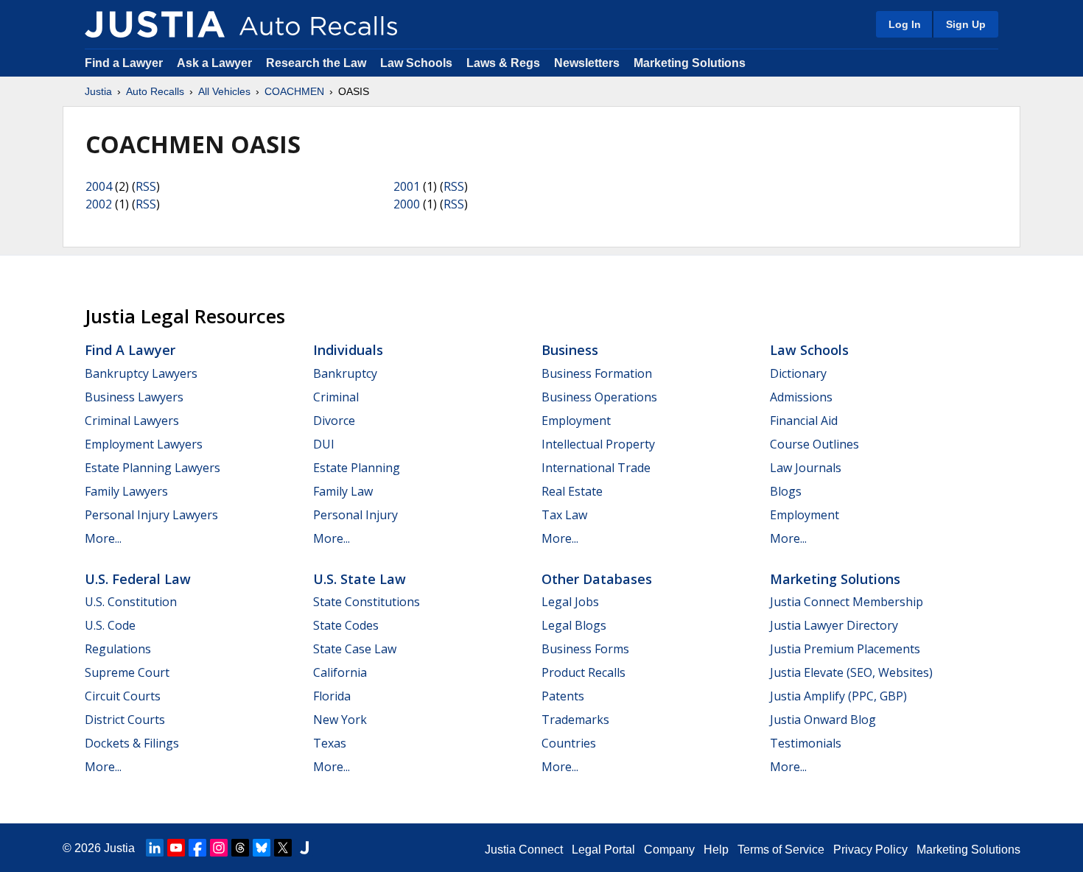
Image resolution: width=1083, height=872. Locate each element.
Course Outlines (814, 444)
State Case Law (354, 649)
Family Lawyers (126, 491)
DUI (323, 444)
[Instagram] (219, 848)
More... (103, 538)
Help (716, 849)
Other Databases (597, 579)
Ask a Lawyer (216, 63)
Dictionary (798, 373)
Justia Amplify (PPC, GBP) (838, 696)
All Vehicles (224, 91)
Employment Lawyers (144, 444)
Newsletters (587, 63)
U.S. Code (110, 625)
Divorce (334, 420)
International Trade (596, 468)
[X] (283, 848)
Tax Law (564, 515)
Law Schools (416, 63)
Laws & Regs (503, 63)
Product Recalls (583, 672)
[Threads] (240, 848)
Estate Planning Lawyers (152, 468)
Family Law (343, 491)
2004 (98, 186)
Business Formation (597, 373)
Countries (569, 743)
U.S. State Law (359, 579)
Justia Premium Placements (845, 649)
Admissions (801, 397)
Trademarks (575, 719)
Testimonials (805, 743)
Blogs (786, 491)
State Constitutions (366, 602)
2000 (406, 204)
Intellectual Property (598, 444)
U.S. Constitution (131, 602)
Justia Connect (524, 849)
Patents (563, 696)
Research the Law (316, 63)
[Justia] (155, 24)
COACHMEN (294, 91)
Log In (905, 24)
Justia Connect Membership (846, 602)
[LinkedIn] (155, 848)
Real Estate (572, 491)
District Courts (125, 719)
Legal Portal (603, 849)
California (340, 672)
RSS (146, 186)
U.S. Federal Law (138, 579)
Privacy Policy (870, 849)
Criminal (336, 397)
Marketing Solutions (690, 63)
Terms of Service (780, 849)
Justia (98, 91)
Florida (332, 696)
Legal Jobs (570, 602)
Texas (329, 743)
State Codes (346, 625)
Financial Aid (804, 420)
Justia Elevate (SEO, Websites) (851, 672)
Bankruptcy (345, 373)
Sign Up (966, 24)
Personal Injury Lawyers (151, 515)
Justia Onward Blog (823, 719)
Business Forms (585, 649)
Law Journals (805, 468)
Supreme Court (127, 672)
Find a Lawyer (124, 63)
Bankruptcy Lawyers (141, 373)
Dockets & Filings (132, 743)
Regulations (118, 649)
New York (340, 719)
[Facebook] (197, 848)
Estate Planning (356, 468)
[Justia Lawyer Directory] (304, 848)
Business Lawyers (134, 397)
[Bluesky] (261, 848)
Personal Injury (355, 515)
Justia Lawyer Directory (834, 625)
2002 (98, 204)
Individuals (348, 350)
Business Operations (599, 397)
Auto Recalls (155, 91)
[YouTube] (176, 848)
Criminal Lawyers (132, 420)
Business (570, 350)
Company (669, 849)
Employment (576, 420)
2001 (406, 186)
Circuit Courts (123, 696)
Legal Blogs (574, 625)
